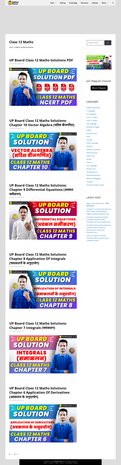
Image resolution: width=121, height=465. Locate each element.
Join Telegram (100, 88)
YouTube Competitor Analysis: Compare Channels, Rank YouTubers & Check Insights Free (98, 219)
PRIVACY (62, 463)
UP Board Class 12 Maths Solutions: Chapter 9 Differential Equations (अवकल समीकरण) (41, 189)
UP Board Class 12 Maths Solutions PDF (41, 60)
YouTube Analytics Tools (95, 185)
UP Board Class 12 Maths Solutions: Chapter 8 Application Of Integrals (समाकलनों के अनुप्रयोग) (38, 258)
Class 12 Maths (91, 120)
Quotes (89, 159)
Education (84, 3)
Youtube (89, 182)
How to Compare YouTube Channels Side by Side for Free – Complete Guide (98, 238)
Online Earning (91, 153)
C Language (90, 111)
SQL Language (91, 165)
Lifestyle (95, 3)
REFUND (75, 463)
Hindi (88, 136)
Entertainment (91, 133)
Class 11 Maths (91, 117)
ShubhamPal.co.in (59, 461)
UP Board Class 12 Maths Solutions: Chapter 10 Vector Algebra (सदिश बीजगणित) (41, 122)
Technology (73, 3)
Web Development (93, 175)
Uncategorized (91, 172)
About (104, 3)
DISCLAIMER (68, 463)
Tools (52, 3)
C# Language (91, 114)
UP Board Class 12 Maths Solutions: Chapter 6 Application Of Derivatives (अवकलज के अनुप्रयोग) (39, 392)
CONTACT (51, 463)
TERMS (57, 463)
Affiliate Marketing (93, 107)
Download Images (93, 127)
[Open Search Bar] (113, 3)
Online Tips (90, 156)
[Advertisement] (60, 20)
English (89, 130)
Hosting (62, 3)
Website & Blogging (93, 178)
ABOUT (45, 463)
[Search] (107, 42)
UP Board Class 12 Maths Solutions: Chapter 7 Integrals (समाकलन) (38, 325)
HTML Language (92, 143)
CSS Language (91, 124)
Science (89, 162)
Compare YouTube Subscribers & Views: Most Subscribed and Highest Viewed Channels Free (98, 211)
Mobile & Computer (93, 149)
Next (16, 454)
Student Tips (90, 169)
